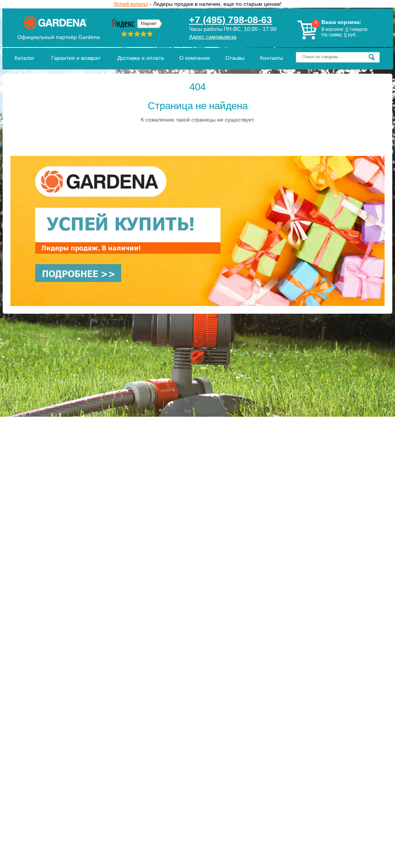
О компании (194, 58)
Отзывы (235, 58)
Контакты (271, 58)
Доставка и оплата (140, 58)
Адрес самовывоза (212, 37)
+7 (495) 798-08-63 (230, 19)
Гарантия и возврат (75, 58)
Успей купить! (131, 4)
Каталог (24, 58)
